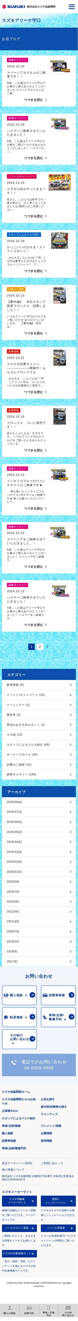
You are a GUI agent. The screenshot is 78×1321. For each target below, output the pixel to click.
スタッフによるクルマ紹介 (19, 1118)
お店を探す (48, 1099)
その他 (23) (14, 734)
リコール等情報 (56, 1227)
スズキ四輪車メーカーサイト (17, 1201)
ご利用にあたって (52, 1163)
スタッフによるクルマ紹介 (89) (28, 744)
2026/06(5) (14, 822)
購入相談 (7, 1133)
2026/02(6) (14, 861)
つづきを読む (33, 99)
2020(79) (13, 931)
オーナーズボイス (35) (22, 754)
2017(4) (12, 961)
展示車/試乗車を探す (54, 1106)
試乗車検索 (9, 1140)
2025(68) (13, 881)
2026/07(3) (14, 811)
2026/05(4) (14, 832)
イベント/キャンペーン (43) (26, 694)
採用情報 (46, 1140)
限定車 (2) (14, 714)
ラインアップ (49, 1114)
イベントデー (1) (18, 705)
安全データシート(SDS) (17, 1163)
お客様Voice (10, 1110)
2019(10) (13, 941)
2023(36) (13, 901)
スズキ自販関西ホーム (16, 1091)
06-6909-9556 (39, 1068)
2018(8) (12, 951)
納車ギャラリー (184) (21, 774)
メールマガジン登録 (17, 1227)
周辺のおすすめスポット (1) (26, 724)
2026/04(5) (14, 841)
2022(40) (13, 911)
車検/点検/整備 (11, 1125)
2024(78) (13, 891)
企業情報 (46, 1133)
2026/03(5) (14, 851)
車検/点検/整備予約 (14, 1148)
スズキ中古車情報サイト (17, 1253)
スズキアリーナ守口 (21, 20)
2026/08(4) (14, 802)
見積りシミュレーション (55, 1201)
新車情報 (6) (15, 684)
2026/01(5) (14, 871)
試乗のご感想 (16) (19, 764)
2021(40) (13, 921)
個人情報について (13, 1169)
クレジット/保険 (51, 1125)
